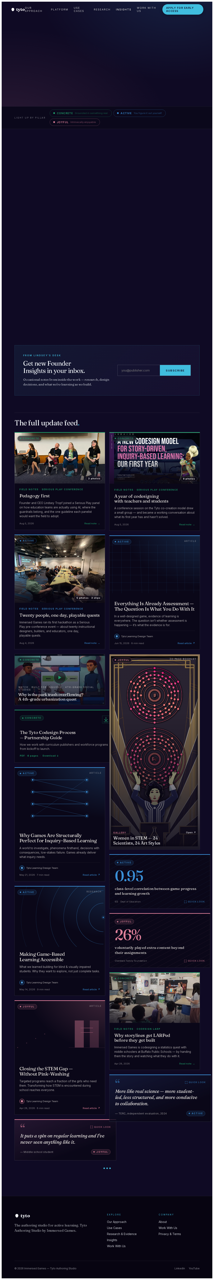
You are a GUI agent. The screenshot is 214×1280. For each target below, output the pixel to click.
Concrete (82, 113)
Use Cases (79, 9)
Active (141, 113)
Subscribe (175, 370)
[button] (64, 736)
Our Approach (33, 9)
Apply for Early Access (180, 9)
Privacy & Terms (170, 1234)
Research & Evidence (122, 1234)
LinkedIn (180, 1268)
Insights (123, 9)
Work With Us (146, 9)
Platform (59, 9)
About (163, 1222)
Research (102, 9)
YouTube (194, 1268)
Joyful (76, 122)
